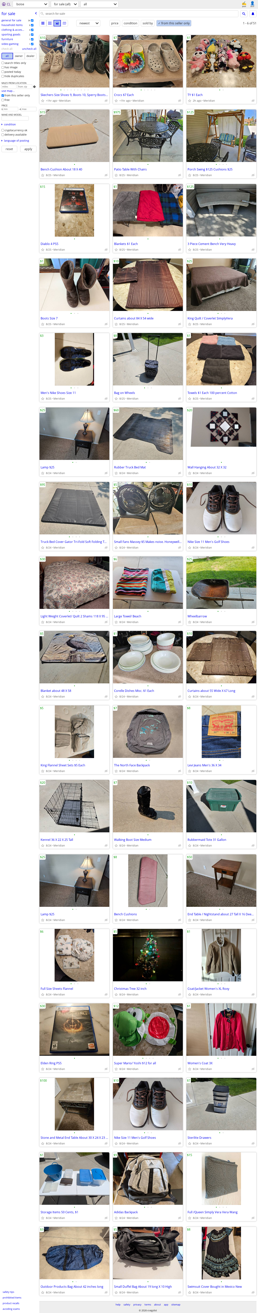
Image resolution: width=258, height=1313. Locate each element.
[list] (42, 23)
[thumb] (50, 23)
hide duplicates (14, 76)
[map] (64, 23)
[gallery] (57, 23)
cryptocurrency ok (16, 130)
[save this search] (252, 13)
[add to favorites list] (42, 100)
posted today (13, 72)
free (7, 100)
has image (11, 67)
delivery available (16, 134)
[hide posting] (106, 100)
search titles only (15, 63)
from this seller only (17, 95)
